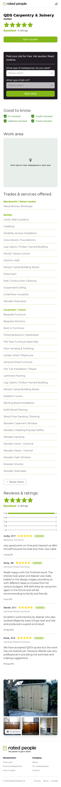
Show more (16, 482)
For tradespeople (40, 766)
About (35, 762)
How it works (9, 770)
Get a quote (30, 39)
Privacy (37, 781)
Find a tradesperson (12, 766)
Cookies (54, 781)
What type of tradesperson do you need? (28, 68)
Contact (36, 770)
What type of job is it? (18, 80)
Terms (46, 781)
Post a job (7, 762)
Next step (30, 93)
